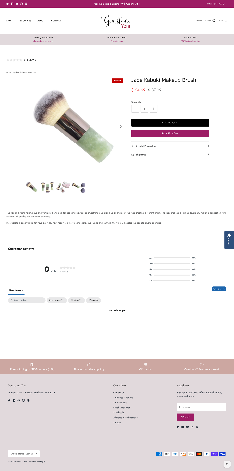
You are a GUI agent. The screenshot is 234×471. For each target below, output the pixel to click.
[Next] (120, 126)
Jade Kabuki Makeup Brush (25, 72)
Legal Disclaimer (121, 407)
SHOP (9, 21)
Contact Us (118, 392)
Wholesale (118, 412)
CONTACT (56, 21)
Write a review (219, 288)
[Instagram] (21, 4)
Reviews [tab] (16, 290)
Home (8, 72)
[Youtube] (17, 4)
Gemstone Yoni (21, 461)
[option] (74, 126)
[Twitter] (7, 4)
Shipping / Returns (123, 397)
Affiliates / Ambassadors (125, 417)
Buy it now (170, 133)
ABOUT (41, 21)
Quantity (136, 102)
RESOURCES (25, 21)
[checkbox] (93, 300)
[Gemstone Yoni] (117, 21)
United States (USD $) (216, 3)
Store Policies (120, 402)
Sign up (185, 417)
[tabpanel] (117, 321)
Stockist (117, 422)
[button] (172, 258)
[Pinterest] (26, 4)
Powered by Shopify (37, 461)
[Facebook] (12, 4)
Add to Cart (170, 122)
